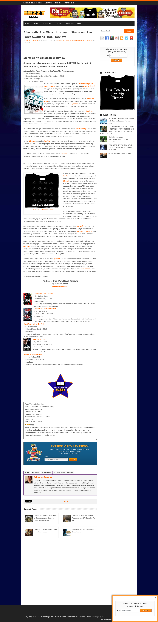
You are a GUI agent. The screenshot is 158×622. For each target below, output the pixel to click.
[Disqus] (60, 571)
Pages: (27, 419)
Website (70, 472)
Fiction (59, 24)
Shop (79, 24)
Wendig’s (88, 111)
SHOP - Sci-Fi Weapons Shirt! (42, 210)
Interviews (47, 24)
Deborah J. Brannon (31, 40)
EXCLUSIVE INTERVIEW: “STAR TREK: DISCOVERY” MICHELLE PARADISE (120, 147)
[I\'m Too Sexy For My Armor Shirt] (117, 109)
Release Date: (30, 417)
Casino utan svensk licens (32, 3)
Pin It (66, 501)
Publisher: (29, 414)
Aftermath (74, 104)
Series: (27, 407)
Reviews (36, 24)
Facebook (107, 38)
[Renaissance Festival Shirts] (92, 17)
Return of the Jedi (89, 86)
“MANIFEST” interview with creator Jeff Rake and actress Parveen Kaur (121, 121)
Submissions (69, 3)
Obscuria (70, 24)
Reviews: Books (60, 40)
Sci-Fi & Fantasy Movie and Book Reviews (79, 40)
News (27, 24)
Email (46, 456)
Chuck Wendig (81, 128)
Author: (28, 409)
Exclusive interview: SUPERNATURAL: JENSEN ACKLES (118, 139)
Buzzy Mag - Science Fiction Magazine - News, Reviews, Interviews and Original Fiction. (57, 617)
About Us (48, 3)
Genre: (27, 412)
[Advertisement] (50, 50)
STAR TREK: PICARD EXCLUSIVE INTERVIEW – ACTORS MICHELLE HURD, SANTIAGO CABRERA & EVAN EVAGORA (117, 130)
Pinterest (117, 38)
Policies (58, 3)
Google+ (112, 38)
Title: (27, 404)
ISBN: (27, 422)
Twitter (126, 38)
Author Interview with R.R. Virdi (119, 153)
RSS (122, 38)
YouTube (131, 38)
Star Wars (47, 141)
